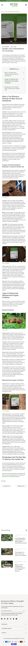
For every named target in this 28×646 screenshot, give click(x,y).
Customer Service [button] (6, 628)
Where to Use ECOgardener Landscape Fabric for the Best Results (20, 568)
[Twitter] (4, 618)
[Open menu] (3, 5)
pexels (6, 197)
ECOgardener (8, 638)
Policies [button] (4, 632)
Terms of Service (12, 614)
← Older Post (6, 486)
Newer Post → (21, 486)
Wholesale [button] (4, 624)
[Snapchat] (13, 618)
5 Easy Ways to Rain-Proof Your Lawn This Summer (20, 554)
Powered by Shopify (19, 638)
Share (4, 481)
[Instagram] (10, 618)
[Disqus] (14, 505)
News (2, 11)
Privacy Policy (4, 614)
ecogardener (7, 263)
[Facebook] (1, 618)
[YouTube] (16, 618)
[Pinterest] (7, 618)
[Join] (23, 610)
